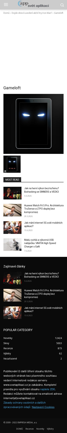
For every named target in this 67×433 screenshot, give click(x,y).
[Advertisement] (33, 49)
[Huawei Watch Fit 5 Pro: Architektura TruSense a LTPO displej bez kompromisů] (12, 210)
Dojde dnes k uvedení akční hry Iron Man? (32, 12)
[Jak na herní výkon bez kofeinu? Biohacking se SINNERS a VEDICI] (12, 193)
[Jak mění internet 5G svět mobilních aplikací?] (12, 227)
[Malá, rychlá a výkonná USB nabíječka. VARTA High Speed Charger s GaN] (12, 244)
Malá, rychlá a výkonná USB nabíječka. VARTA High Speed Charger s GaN (40, 243)
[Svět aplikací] (33, 4)
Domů (6, 12)
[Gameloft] (33, 124)
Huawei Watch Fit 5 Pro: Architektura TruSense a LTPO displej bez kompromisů (44, 209)
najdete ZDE (47, 389)
